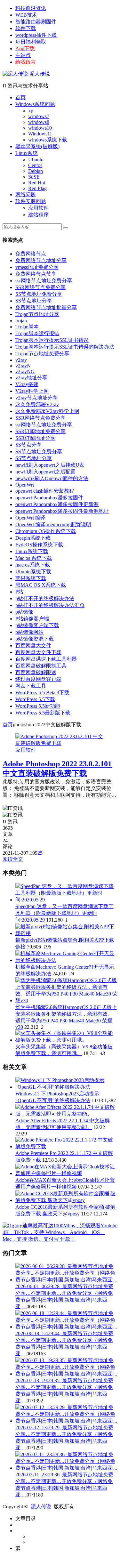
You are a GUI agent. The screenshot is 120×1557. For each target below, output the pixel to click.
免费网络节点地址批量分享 (46, 307)
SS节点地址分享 (33, 300)
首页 (20, 97)
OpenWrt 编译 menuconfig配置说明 (53, 524)
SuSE (34, 177)
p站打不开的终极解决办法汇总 (49, 605)
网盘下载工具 (30, 686)
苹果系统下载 (30, 578)
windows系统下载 (47, 139)
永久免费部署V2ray (37, 404)
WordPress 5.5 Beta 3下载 (42, 692)
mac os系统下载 (32, 565)
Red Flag (37, 188)
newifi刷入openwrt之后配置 (45, 471)
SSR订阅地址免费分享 (40, 431)
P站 (19, 591)
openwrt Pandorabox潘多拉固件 (49, 497)
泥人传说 (39, 74)
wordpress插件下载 (36, 35)
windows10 (40, 128)
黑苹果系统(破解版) (37, 146)
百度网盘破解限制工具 (41, 665)
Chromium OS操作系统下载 (45, 531)
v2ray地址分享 (31, 377)
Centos (35, 165)
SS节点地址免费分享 (38, 294)
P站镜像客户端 (32, 618)
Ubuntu (36, 159)
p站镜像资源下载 (34, 638)
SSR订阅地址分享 (35, 438)
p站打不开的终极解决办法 (44, 598)
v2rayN (23, 365)
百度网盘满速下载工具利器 (46, 659)
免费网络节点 (30, 253)
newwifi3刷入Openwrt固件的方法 (51, 478)
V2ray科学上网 (32, 391)
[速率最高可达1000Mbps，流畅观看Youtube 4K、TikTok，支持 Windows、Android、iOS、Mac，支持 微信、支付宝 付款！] (60, 1239)
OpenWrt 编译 (30, 517)
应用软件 (38, 208)
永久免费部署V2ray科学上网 (47, 411)
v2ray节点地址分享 (36, 397)
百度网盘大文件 (33, 645)
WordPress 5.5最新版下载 (42, 712)
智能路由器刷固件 (35, 21)
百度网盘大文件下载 (38, 652)
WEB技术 (26, 15)
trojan (21, 320)
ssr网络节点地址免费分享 (43, 280)
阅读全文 (13, 859)
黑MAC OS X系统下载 (40, 585)
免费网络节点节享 (35, 274)
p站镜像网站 (29, 632)
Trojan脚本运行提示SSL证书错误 (52, 340)
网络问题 (25, 194)
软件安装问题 (30, 201)
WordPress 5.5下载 (35, 699)
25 (40, 853)
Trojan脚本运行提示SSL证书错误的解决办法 (64, 347)
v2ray (21, 360)
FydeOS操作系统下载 (39, 544)
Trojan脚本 (27, 326)
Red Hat (36, 182)
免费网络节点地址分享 (41, 260)
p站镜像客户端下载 (37, 625)
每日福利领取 (30, 41)
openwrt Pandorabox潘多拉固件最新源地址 (62, 511)
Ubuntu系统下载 (33, 571)
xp (30, 110)
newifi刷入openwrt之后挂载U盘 (49, 465)
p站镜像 (24, 612)
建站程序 (38, 214)
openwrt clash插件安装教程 (44, 491)
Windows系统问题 (35, 104)
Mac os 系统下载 (33, 558)
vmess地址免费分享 (37, 267)
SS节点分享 (28, 445)
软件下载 (25, 28)
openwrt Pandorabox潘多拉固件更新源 (57, 504)
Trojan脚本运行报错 (37, 333)
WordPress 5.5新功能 (37, 706)
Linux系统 (26, 153)
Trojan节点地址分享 (37, 314)
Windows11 (40, 133)
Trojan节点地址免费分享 (42, 353)
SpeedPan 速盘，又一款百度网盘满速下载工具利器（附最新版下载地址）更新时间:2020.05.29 (64, 913)
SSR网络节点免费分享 (40, 287)
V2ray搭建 (26, 384)
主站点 (23, 55)
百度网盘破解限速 (35, 672)
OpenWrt (24, 485)
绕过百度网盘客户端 (38, 679)
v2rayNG (25, 371)
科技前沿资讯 (30, 8)
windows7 (38, 116)
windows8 (38, 122)
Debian (35, 171)
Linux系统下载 (31, 551)
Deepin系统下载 (33, 538)
